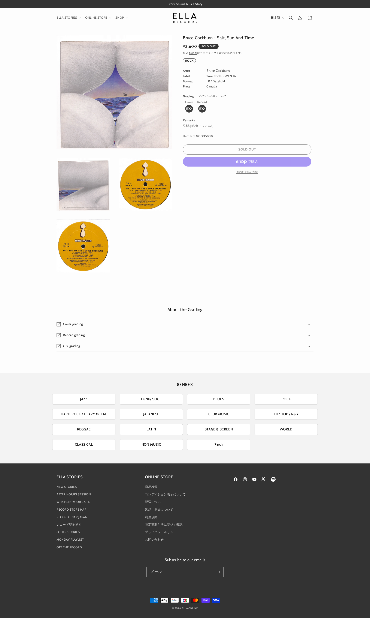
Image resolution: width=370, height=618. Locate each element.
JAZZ (83, 399)
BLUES (218, 399)
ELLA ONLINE (190, 608)
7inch (219, 444)
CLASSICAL (84, 444)
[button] (68, 17)
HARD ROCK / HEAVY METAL (84, 414)
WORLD (286, 429)
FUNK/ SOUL (151, 399)
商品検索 (151, 487)
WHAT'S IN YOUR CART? (74, 502)
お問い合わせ (154, 540)
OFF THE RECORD (69, 547)
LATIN (151, 429)
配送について (154, 502)
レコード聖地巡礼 (69, 524)
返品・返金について (159, 509)
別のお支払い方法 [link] (247, 171)
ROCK (189, 61)
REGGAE (84, 429)
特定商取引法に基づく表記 (163, 524)
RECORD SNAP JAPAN (72, 517)
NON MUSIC (151, 444)
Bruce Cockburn (218, 71)
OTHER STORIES (68, 532)
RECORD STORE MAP (72, 509)
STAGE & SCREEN (219, 429)
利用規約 (151, 517)
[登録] (218, 572)
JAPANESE (151, 414)
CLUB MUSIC (218, 414)
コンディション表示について (212, 96)
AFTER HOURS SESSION (74, 494)
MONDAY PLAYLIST (70, 540)
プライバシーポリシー (160, 532)
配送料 (193, 52)
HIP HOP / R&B (286, 414)
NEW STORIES (67, 487)
